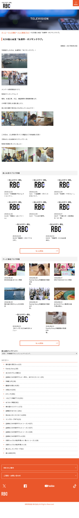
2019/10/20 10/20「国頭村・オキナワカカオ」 (22, 238)
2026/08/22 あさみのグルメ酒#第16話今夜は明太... (63, 304)
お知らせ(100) (11, 390)
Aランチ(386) (10, 394)
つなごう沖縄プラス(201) (14, 398)
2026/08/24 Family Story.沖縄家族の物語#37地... (39, 305)
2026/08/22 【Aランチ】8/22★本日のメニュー (22, 328)
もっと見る (39, 251)
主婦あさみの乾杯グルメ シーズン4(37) (19, 423)
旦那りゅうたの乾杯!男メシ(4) (16, 445)
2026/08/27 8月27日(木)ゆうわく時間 (63, 279)
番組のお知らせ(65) (12, 385)
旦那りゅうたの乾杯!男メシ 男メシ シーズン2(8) (22, 440)
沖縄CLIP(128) (11, 381)
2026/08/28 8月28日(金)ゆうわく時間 (13, 279)
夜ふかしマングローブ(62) (15, 449)
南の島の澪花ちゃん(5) (13, 364)
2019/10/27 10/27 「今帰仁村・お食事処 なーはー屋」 (64, 216)
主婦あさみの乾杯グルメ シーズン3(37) (19, 428)
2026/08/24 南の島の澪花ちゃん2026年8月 (14, 304)
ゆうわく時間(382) (12, 402)
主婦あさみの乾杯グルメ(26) (15, 436)
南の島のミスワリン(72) (14, 407)
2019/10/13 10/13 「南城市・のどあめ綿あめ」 (56, 238)
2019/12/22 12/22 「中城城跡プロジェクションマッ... (14, 194)
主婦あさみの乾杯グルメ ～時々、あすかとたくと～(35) (25, 377)
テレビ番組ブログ (23, 33)
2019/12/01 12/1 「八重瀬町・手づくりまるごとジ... (38, 194)
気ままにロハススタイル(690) (16, 415)
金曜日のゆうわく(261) (14, 411)
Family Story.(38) (12, 369)
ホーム (4, 33)
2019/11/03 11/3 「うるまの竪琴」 (37, 215)
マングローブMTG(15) (13, 419)
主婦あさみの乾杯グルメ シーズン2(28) (19, 432)
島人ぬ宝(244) (11, 453)
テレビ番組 (12, 33)
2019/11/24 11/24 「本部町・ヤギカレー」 (64, 193)
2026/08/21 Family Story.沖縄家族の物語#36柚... (56, 329)
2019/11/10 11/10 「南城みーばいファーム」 (14, 216)
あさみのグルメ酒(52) (13, 373)
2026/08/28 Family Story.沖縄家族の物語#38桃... (39, 281)
